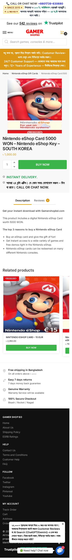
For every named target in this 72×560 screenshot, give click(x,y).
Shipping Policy (11, 432)
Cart (5, 514)
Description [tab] (22, 200)
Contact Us (9, 450)
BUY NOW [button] (31, 347)
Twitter (6, 482)
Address (7, 518)
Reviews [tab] (41, 200)
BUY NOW (42, 164)
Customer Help (11, 459)
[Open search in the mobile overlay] (35, 41)
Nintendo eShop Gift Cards (25, 73)
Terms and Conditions (15, 454)
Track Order (9, 509)
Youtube (7, 495)
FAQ (5, 463)
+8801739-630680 (50, 3)
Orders (6, 523)
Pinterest (8, 491)
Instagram (8, 486)
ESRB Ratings (10, 436)
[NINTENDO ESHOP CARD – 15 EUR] (31, 304)
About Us (8, 427)
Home (6, 73)
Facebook (8, 477)
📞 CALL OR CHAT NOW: (22, 3)
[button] (63, 33)
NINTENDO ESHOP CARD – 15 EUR (24, 337)
